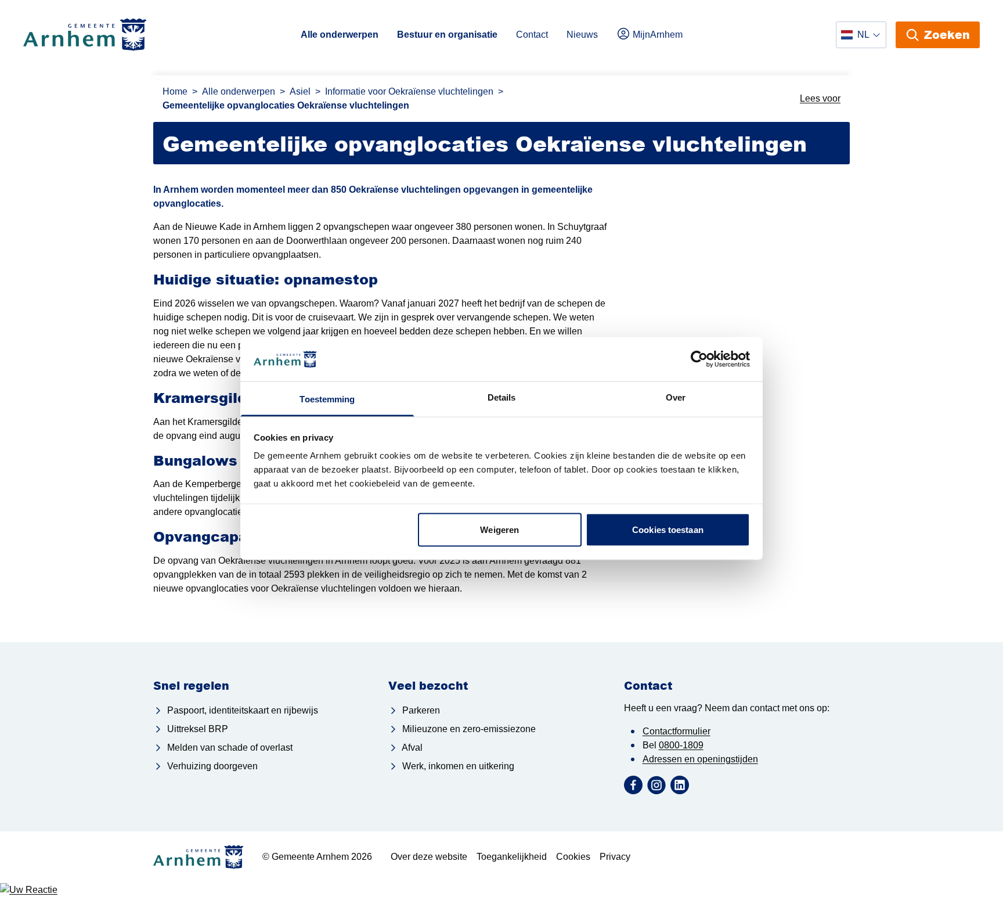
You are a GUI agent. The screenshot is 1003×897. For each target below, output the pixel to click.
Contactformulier (676, 731)
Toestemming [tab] (327, 399)
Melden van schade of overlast (229, 747)
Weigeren (499, 529)
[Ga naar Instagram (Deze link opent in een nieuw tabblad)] (656, 785)
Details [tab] (502, 397)
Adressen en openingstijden (700, 759)
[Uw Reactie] (501, 890)
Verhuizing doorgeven (211, 766)
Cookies (573, 857)
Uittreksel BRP (196, 729)
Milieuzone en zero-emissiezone (468, 729)
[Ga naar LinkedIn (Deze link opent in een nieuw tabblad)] (679, 785)
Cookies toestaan (667, 529)
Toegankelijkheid (512, 857)
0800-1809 (681, 745)
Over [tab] (675, 397)
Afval (411, 747)
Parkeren (420, 710)
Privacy (615, 857)
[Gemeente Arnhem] (85, 35)
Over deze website (429, 857)
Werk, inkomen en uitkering (457, 766)
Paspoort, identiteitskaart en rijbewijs (241, 710)
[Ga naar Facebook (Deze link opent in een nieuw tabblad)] (633, 785)
